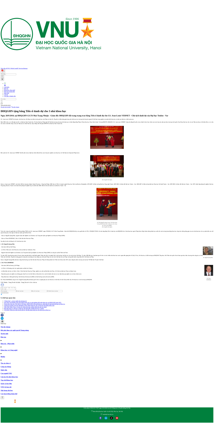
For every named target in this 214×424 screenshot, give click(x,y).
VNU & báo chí (6, 387)
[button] (107, 315)
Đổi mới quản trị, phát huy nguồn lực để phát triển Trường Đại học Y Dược (24, 308)
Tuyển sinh (4, 333)
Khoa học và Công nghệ (9, 350)
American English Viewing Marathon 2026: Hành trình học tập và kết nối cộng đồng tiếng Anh (29, 305)
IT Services (20, 68)
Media (3, 357)
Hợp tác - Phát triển (7, 344)
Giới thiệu (6, 87)
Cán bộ (6, 94)
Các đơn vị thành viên (10, 96)
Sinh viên (6, 93)
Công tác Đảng (6, 367)
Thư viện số (4, 68)
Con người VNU (6, 373)
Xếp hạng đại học (7, 390)
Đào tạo (6, 88)
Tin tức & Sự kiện (5, 107)
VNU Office (10, 68)
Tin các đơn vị (6, 363)
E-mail (15, 68)
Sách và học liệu (6, 383)
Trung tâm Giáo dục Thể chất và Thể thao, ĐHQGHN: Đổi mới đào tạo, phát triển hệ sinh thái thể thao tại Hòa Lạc (34, 304)
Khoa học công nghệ (9, 90)
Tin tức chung (15, 107)
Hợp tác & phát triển (9, 91)
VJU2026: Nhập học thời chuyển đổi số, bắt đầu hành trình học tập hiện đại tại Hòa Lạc (27, 310)
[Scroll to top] (2, 397)
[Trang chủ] (51, 67)
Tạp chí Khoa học (7, 380)
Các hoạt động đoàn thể (9, 394)
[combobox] (3, 71)
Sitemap (25, 68)
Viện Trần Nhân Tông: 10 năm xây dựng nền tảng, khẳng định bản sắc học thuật (25, 307)
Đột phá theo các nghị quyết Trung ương (15, 330)
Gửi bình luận (4, 292)
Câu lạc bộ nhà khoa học (9, 377)
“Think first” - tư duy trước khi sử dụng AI (15, 301)
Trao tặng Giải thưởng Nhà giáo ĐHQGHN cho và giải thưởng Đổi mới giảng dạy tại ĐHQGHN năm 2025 (32, 302)
